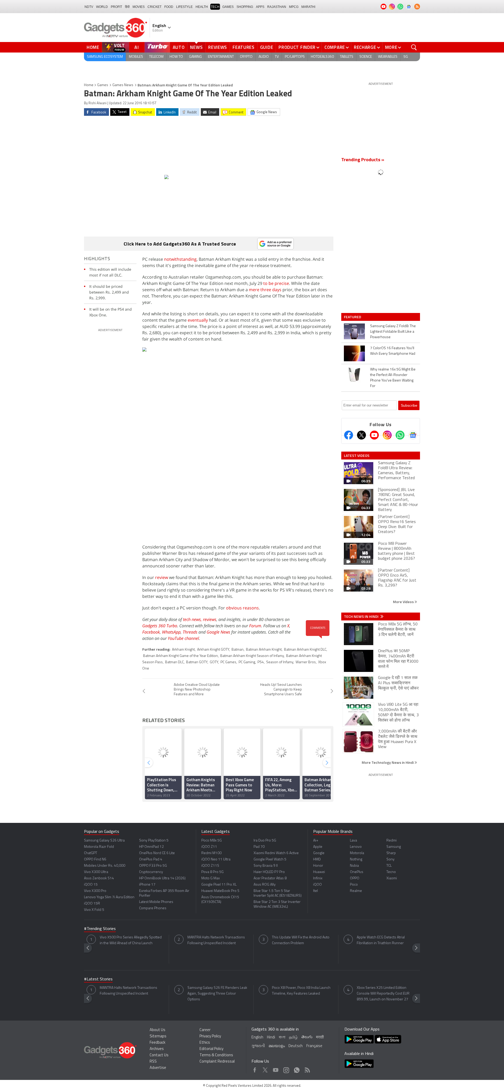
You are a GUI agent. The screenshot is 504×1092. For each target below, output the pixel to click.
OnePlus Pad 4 (150, 859)
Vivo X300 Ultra (96, 872)
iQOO (317, 885)
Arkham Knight (183, 650)
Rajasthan (276, 7)
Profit (116, 7)
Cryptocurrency (151, 872)
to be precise (276, 283)
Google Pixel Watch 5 (270, 859)
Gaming (195, 57)
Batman (238, 650)
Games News (122, 85)
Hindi (271, 1037)
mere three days (265, 289)
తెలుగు (306, 1037)
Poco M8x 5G (211, 841)
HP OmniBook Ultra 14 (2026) (162, 878)
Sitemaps (158, 1036)
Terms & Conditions (216, 1055)
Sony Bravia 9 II (266, 866)
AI (136, 47)
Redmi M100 (211, 853)
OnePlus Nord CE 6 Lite (157, 853)
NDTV (89, 7)
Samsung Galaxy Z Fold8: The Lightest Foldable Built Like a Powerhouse (393, 331)
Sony (390, 859)
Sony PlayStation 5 (154, 841)
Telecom (156, 57)
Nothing (356, 859)
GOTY (214, 662)
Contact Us (159, 1055)
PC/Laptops (295, 57)
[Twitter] (361, 435)
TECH (215, 7)
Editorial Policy (211, 1049)
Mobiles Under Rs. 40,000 (104, 866)
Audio (264, 57)
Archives (157, 1049)
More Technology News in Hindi (388, 762)
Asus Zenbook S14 (99, 878)
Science (365, 57)
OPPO (354, 878)
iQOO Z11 (209, 847)
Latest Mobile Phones (156, 902)
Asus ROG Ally (265, 885)
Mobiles (136, 57)
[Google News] (412, 435)
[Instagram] (387, 435)
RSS (153, 1062)
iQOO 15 (91, 885)
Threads (190, 632)
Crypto (246, 57)
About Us (157, 1030)
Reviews (217, 47)
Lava (353, 841)
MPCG (293, 7)
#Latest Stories (98, 979)
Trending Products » (362, 160)
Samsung (393, 847)
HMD (317, 859)
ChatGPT (90, 853)
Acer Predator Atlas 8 (270, 878)
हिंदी (127, 7)
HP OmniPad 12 (151, 847)
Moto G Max (210, 878)
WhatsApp (171, 632)
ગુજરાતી (258, 1046)
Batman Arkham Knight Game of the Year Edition (180, 656)
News (196, 47)
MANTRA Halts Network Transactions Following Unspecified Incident (216, 940)
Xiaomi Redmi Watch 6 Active (276, 853)
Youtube (275, 1068)
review (161, 577)
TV (277, 57)
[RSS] (417, 6)
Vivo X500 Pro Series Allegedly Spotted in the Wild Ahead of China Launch (131, 940)
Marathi (308, 7)
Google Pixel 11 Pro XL (219, 885)
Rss (307, 1068)
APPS (260, 7)
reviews (209, 619)
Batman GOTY (196, 662)
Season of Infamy (279, 662)
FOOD (168, 7)
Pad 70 (259, 847)
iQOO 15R (92, 904)
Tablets (346, 57)
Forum (255, 626)
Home (93, 47)
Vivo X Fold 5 (94, 910)
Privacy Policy (210, 1036)
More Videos (403, 601)
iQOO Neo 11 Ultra (215, 859)
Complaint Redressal (217, 1062)
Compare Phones (152, 908)
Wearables (387, 57)
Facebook (151, 632)
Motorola (357, 853)
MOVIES (139, 7)
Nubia (354, 866)
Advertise (158, 1068)
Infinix (317, 878)
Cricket (154, 7)
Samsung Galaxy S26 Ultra (104, 841)
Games (228, 7)
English (257, 1037)
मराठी (320, 1037)
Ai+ (315, 841)
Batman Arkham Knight (264, 650)
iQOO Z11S (210, 866)
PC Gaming (247, 662)
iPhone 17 (147, 885)
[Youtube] (374, 435)
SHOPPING (245, 7)
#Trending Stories (100, 929)
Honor (318, 866)
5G (405, 57)
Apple (317, 847)
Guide (266, 47)
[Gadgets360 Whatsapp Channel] (400, 435)
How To (176, 57)
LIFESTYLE (184, 7)
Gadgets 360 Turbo (159, 626)
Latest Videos (356, 455)
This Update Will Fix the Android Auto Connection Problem (300, 940)
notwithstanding (180, 259)
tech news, (193, 619)
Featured (353, 317)
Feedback (157, 1043)
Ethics (205, 1043)
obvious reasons (242, 608)
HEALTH (202, 7)
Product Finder (297, 47)
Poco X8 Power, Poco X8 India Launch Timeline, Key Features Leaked (301, 991)
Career (205, 1030)
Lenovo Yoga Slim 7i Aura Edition (109, 897)
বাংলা (282, 1037)
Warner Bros (306, 662)
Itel (315, 891)
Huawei (319, 872)
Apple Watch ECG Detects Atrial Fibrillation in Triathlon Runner (381, 940)
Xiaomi (391, 878)
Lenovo (356, 847)
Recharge (365, 47)
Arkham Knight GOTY (213, 650)
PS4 (261, 662)
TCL (389, 866)
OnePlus (356, 872)
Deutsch (295, 1046)
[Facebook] (348, 435)
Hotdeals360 (322, 57)
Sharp (391, 853)
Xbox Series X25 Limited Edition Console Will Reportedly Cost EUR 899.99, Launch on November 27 (383, 993)
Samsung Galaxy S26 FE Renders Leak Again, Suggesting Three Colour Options (217, 993)
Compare (334, 47)
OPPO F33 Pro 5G (153, 866)
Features (244, 47)
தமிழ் (293, 1037)
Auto (179, 47)
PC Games (228, 662)
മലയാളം (277, 1046)
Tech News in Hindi (361, 616)
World (102, 7)
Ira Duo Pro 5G (265, 841)
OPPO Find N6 (95, 859)
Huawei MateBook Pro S (220, 891)
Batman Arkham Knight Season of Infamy (252, 656)
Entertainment (221, 57)
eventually (198, 320)
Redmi (391, 841)
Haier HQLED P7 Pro (269, 872)
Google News (218, 632)
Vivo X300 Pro (95, 891)
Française (314, 1046)
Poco (354, 885)
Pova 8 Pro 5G (212, 872)
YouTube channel (183, 638)
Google (318, 853)
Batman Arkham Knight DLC (305, 650)
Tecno (391, 872)
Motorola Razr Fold (99, 847)
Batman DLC (174, 662)
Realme (356, 891)
